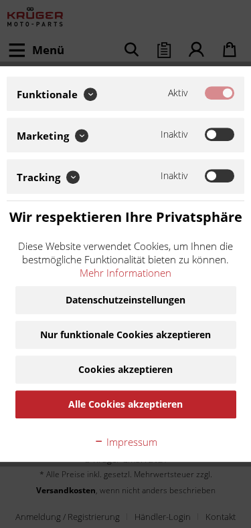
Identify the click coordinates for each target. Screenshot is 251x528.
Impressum (130, 441)
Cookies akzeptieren (125, 369)
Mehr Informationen (125, 272)
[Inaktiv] (219, 134)
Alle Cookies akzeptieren (125, 404)
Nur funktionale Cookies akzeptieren (125, 334)
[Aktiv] (219, 93)
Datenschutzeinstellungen (125, 299)
